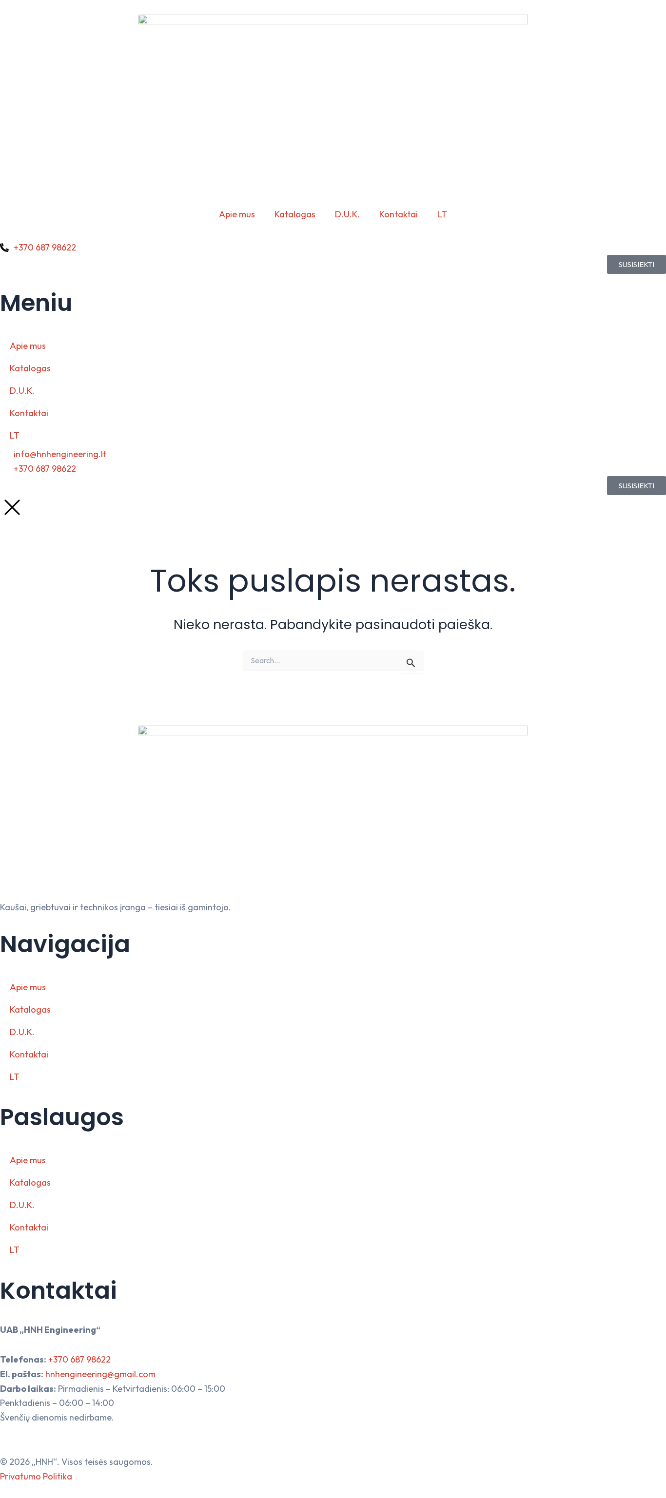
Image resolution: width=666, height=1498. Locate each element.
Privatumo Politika (36, 1476)
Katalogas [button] (294, 214)
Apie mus (237, 214)
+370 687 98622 (79, 1359)
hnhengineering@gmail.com (100, 1374)
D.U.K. (347, 214)
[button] (442, 214)
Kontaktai (398, 214)
